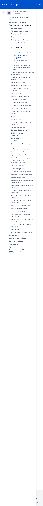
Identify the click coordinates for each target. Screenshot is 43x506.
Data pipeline (15, 229)
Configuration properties (19, 102)
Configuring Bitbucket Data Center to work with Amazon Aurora (22, 67)
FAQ (10, 247)
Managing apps (16, 93)
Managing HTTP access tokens (21, 205)
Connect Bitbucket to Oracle (22, 53)
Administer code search (18, 177)
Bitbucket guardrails (17, 166)
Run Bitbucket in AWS (18, 82)
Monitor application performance (21, 232)
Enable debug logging (18, 169)
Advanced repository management (22, 31)
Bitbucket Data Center (16, 241)
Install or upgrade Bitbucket (18, 238)
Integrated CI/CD (14, 235)
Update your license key (19, 99)
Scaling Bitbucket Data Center (21, 171)
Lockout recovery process (19, 149)
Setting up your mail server (19, 40)
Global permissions (17, 37)
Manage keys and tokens (19, 208)
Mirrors (13, 116)
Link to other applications (19, 211)
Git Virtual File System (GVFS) (20, 130)
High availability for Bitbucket (20, 155)
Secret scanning (16, 138)
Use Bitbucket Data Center (17, 22)
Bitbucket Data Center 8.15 (21, 11)
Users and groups (16, 28)
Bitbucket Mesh (16, 119)
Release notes (13, 244)
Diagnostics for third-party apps (21, 158)
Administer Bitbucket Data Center (20, 25)
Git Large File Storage (18, 127)
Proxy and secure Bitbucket (20, 152)
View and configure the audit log (21, 96)
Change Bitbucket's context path (21, 105)
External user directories (19, 34)
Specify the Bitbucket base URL (21, 85)
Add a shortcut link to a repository (22, 174)
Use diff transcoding (17, 141)
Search (36, 4)
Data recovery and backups (20, 108)
